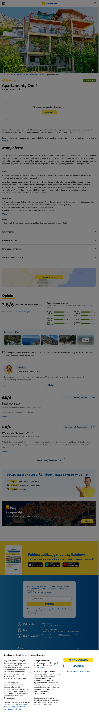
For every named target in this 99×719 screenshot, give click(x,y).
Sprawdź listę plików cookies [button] (78, 671)
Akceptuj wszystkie (79, 660)
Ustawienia (83, 666)
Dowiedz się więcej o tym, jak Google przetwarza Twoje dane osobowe (15, 706)
